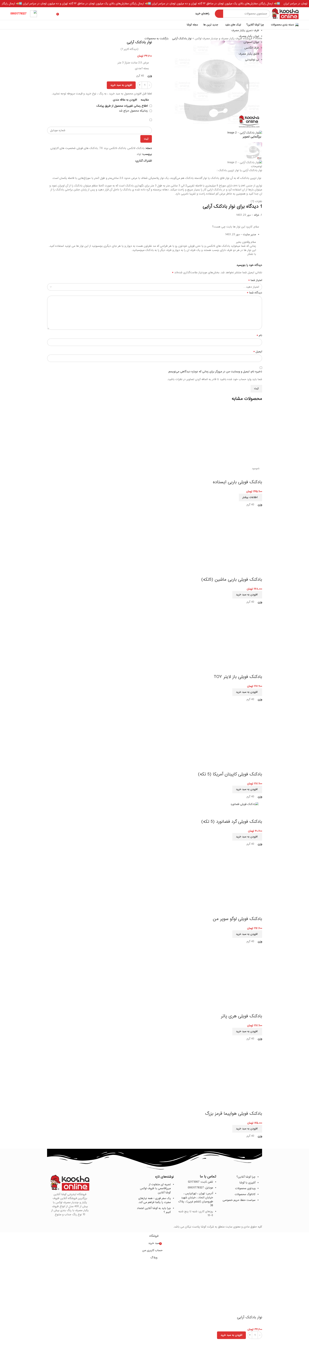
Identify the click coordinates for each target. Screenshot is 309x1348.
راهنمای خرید (202, 13)
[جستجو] (219, 14)
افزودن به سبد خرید (121, 85)
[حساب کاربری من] (45, 13)
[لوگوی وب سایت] (285, 14)
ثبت (146, 139)
